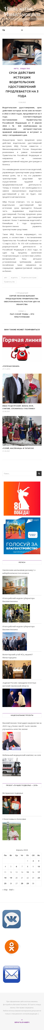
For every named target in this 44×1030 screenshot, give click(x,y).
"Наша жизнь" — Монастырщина (22, 11)
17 (39, 872)
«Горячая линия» (11, 366)
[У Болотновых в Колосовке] (11, 831)
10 (39, 866)
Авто (16, 69)
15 (28, 872)
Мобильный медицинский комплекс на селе (21, 755)
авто (5, 278)
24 (39, 877)
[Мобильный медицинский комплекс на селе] (11, 767)
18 (5, 877)
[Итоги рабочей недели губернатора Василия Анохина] (16, 613)
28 (22, 883)
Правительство (9, 282)
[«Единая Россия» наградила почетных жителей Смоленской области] (16, 698)
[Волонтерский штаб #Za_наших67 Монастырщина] (16, 669)
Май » (11, 889)
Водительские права (29, 278)
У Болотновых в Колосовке (14, 819)
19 (11, 877)
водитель (14, 278)
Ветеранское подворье (12, 793)
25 (5, 883)
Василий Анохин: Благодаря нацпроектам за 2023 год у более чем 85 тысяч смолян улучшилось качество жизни (21, 726)
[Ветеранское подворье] (11, 805)
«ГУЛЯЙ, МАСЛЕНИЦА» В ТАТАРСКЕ (18, 448)
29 (28, 883)
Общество (25, 69)
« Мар (5, 889)
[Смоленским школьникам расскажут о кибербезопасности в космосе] (15, 585)
